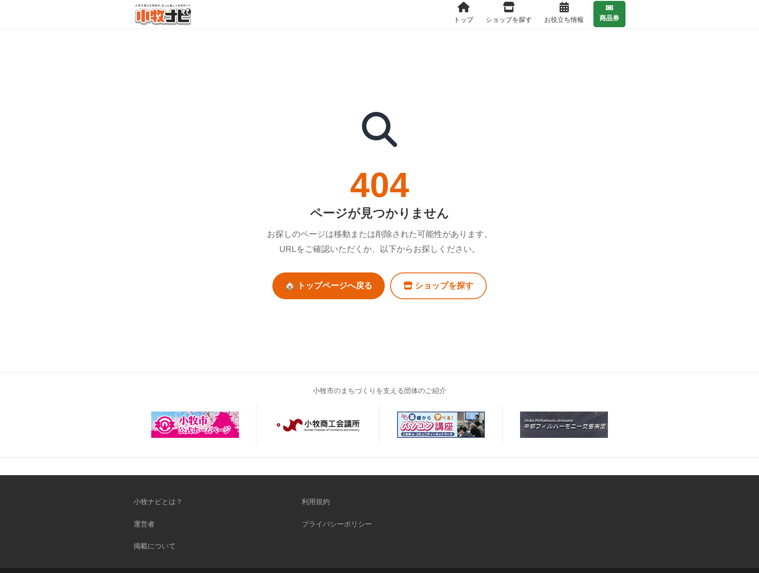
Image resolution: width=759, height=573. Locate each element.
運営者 (144, 523)
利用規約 (316, 501)
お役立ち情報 (564, 19)
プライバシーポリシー (337, 523)
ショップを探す (509, 19)
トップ (463, 19)
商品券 (609, 18)
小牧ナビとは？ (158, 501)
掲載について (155, 545)
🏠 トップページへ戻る (328, 285)
